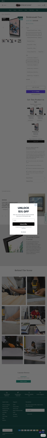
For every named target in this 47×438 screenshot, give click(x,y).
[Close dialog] (36, 205)
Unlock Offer (23, 224)
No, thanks (23, 232)
